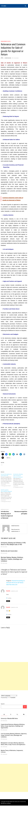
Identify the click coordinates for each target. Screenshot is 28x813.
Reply (8, 601)
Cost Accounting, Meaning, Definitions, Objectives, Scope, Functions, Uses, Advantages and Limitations (14, 735)
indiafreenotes (8, 58)
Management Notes (6, 41)
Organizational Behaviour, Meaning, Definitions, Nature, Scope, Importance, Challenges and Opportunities (13, 726)
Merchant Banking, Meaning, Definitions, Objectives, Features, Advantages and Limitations (12, 559)
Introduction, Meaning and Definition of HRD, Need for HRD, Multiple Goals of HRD (13, 543)
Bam (9, 803)
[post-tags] (24, 714)
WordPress (3, 803)
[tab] (4, 714)
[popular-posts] (4, 714)
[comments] (17, 714)
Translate (12, 697)
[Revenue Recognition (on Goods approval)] (7, 479)
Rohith (8, 591)
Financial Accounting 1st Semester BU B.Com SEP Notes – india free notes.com (15, 582)
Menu (4, 6)
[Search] (25, 706)
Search (2, 704)
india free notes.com (15, 801)
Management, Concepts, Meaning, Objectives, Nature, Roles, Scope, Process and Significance (13, 743)
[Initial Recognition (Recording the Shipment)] (7, 495)
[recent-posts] (10, 714)
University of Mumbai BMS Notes (9, 718)
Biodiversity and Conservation (9, 551)
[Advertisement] (14, 22)
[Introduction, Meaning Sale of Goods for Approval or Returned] (19, 480)
